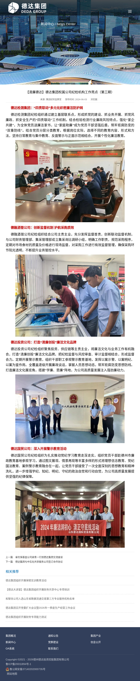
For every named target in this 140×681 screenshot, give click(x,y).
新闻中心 (11, 642)
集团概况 (11, 635)
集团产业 (96, 635)
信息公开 (96, 642)
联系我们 (53, 648)
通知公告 (53, 635)
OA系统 (10, 648)
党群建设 (53, 642)
